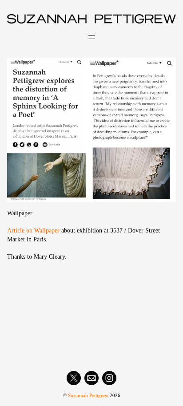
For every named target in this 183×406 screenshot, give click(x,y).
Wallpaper (19, 213)
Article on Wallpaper (33, 230)
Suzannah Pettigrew (88, 395)
